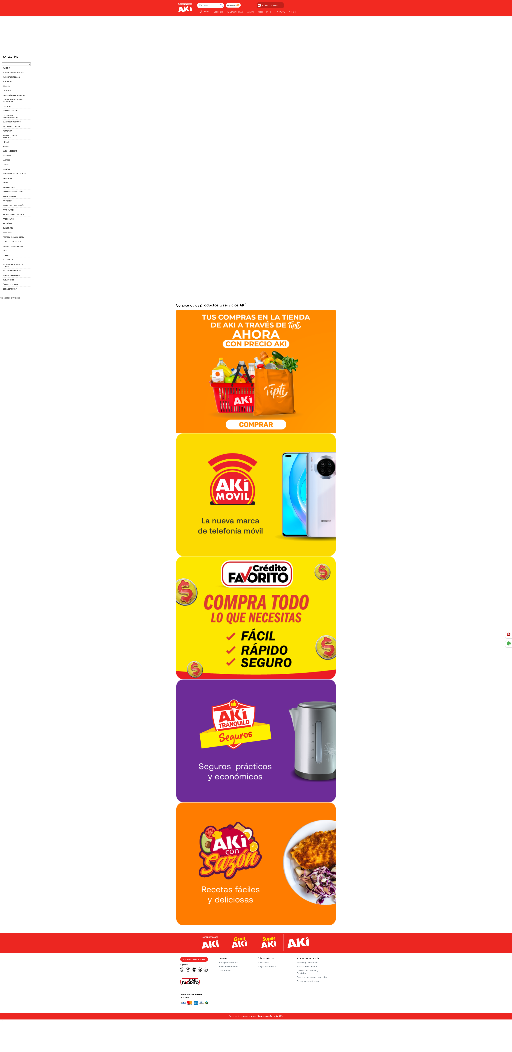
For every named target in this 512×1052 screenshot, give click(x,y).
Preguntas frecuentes (267, 966)
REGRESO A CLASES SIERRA (13, 237)
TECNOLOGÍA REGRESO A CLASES (13, 265)
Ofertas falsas (225, 970)
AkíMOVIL (281, 12)
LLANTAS (6, 169)
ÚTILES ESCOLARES (10, 284)
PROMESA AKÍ (8, 219)
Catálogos (218, 12)
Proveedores (263, 962)
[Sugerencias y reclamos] (508, 644)
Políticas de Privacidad (307, 966)
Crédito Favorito (265, 12)
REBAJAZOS (8, 233)
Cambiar (276, 5)
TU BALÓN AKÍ (8, 280)
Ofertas (206, 12)
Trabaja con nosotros (228, 962)
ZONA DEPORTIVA (10, 289)
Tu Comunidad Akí (235, 12)
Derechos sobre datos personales (312, 977)
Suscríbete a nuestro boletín (194, 959)
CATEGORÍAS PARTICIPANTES (14, 95)
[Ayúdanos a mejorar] (508, 634)
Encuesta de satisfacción (308, 981)
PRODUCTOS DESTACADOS (13, 214)
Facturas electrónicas (228, 966)
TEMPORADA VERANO (11, 275)
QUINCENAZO (8, 228)
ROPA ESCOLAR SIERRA (12, 242)
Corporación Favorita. (268, 1016)
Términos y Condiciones (307, 962)
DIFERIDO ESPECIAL (10, 111)
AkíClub (250, 12)
